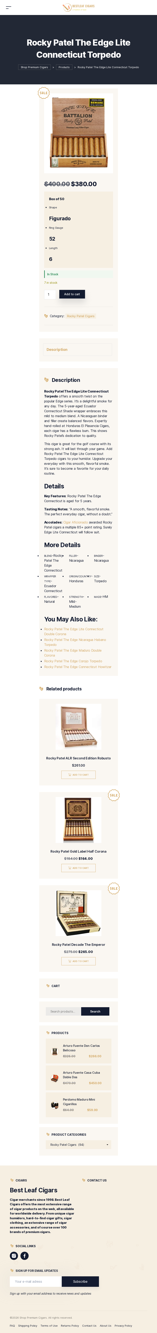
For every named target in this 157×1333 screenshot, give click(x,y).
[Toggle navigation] (8, 7)
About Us (105, 1325)
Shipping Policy (27, 1325)
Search (95, 1011)
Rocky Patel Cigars (81, 316)
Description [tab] (57, 349)
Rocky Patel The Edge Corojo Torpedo (73, 661)
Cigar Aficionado (75, 522)
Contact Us (89, 1325)
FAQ (12, 1325)
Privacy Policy (123, 1325)
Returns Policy (70, 1325)
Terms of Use (49, 1325)
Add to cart (72, 294)
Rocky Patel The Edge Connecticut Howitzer (78, 667)
